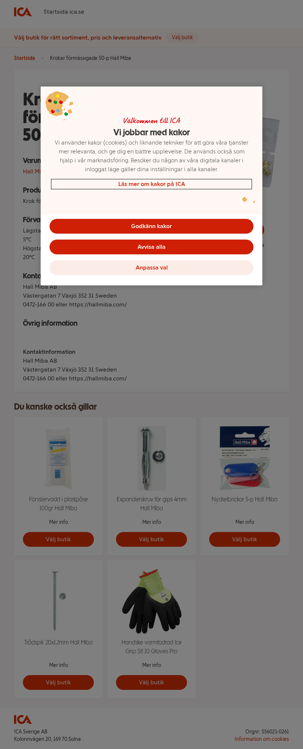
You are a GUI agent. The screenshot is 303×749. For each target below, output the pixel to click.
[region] (151, 186)
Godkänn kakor (151, 226)
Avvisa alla (151, 246)
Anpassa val (152, 267)
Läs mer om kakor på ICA (151, 183)
